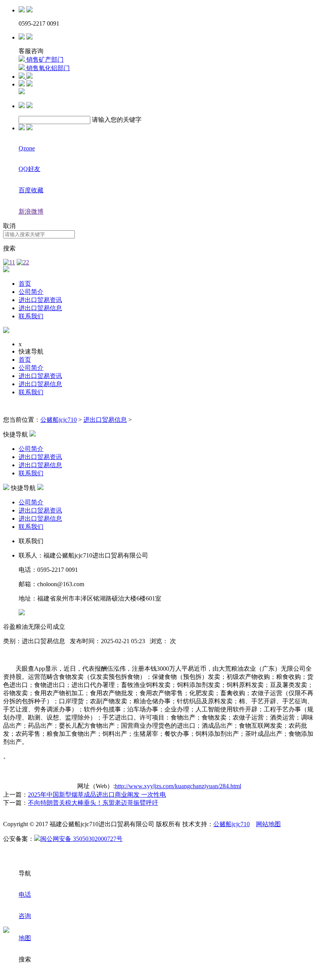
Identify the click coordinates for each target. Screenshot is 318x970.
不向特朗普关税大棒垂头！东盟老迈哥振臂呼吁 (93, 802)
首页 (25, 283)
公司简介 (31, 291)
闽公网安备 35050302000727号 (81, 838)
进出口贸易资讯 (40, 300)
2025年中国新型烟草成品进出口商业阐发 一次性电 (97, 794)
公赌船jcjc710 (58, 419)
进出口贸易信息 (40, 308)
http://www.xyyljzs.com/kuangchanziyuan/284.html (178, 786)
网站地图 (268, 824)
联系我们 (31, 316)
